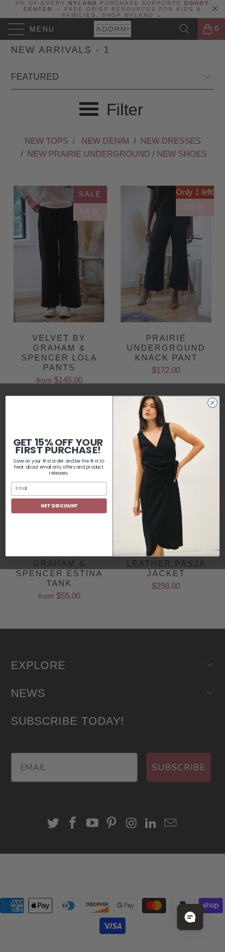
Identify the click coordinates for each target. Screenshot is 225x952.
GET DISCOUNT (59, 505)
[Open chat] (190, 917)
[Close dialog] (212, 402)
